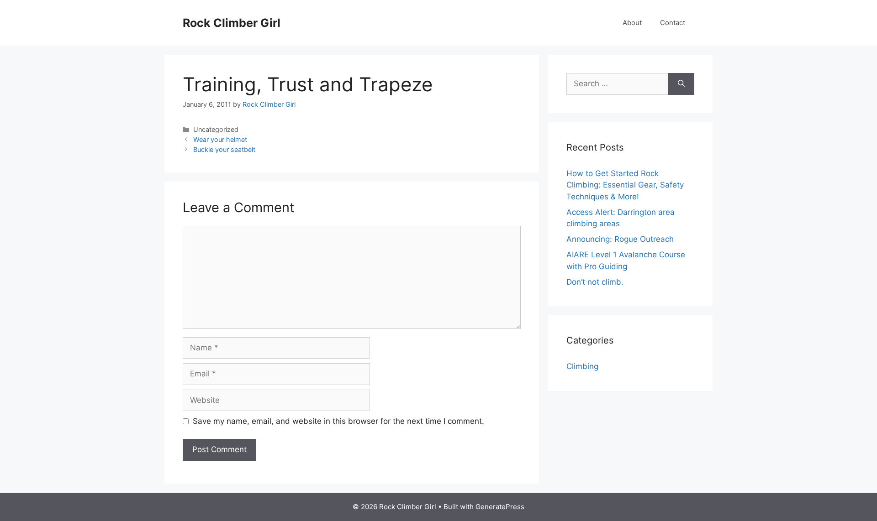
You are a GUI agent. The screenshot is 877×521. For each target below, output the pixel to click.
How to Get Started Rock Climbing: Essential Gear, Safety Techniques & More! (625, 185)
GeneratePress (499, 506)
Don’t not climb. (594, 282)
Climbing (582, 366)
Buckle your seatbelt (224, 149)
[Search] (681, 84)
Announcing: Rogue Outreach (620, 239)
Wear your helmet (220, 139)
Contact (672, 22)
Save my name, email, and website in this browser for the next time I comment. (338, 421)
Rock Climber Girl (231, 23)
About (632, 22)
